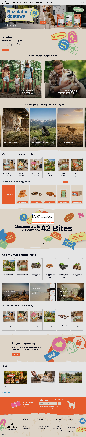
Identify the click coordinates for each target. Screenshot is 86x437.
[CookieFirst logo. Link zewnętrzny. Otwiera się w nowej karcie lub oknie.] (32, 214)
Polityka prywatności (51, 213)
